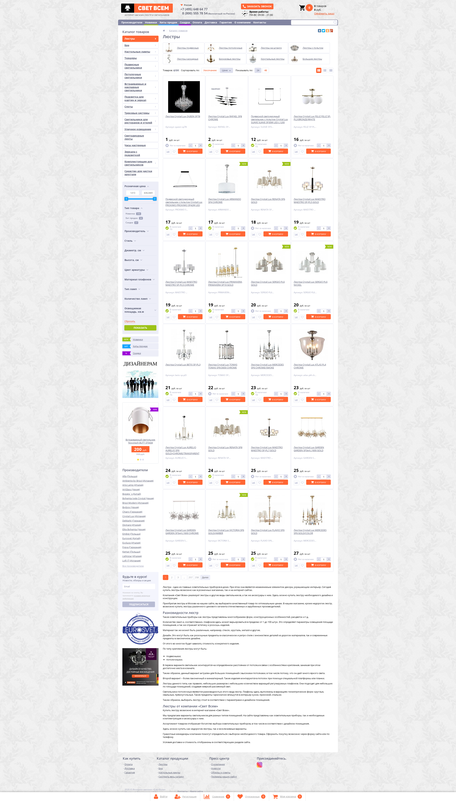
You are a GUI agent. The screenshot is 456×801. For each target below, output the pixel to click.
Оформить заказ (324, 13)
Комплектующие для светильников (138, 163)
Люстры (130, 38)
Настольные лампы (137, 51)
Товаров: (168, 70)
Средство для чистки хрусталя (138, 172)
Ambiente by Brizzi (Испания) (138, 480)
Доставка (211, 22)
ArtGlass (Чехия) (131, 489)
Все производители (133, 566)
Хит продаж (134, 218)
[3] (143, 460)
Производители (131, 22)
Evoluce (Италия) (131, 542)
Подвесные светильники (133, 66)
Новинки (151, 22)
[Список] (324, 70)
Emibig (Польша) (131, 533)
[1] (138, 460)
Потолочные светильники (133, 76)
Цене (225, 70)
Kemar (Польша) (131, 551)
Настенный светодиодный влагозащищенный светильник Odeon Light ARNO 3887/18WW (140, 444)
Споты (129, 106)
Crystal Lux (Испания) (134, 516)
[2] (140, 460)
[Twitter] (323, 30)
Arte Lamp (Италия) (132, 485)
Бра (127, 45)
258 (197, 577)
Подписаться (138, 604)
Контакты (259, 22)
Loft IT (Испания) (131, 560)
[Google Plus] (331, 30)
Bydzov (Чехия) (130, 507)
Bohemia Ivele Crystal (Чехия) (138, 498)
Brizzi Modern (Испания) (135, 502)
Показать (140, 327)
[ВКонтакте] (319, 30)
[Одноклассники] (327, 30)
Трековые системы (137, 113)
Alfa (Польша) (129, 476)
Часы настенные (135, 145)
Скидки (185, 22)
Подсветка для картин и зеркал (135, 98)
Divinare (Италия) (131, 525)
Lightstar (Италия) (132, 556)
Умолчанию (210, 70)
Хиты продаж (168, 22)
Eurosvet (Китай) (131, 538)
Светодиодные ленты (134, 137)
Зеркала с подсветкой (132, 153)
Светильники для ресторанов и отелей (138, 121)
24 (258, 70)
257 (190, 577)
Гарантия (226, 22)
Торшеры (131, 58)
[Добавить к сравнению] (168, 151)
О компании (242, 22)
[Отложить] (174, 151)
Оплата (197, 22)
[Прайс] (330, 70)
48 (265, 70)
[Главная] (164, 30)
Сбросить (130, 321)
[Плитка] (318, 70)
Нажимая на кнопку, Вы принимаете (136, 595)
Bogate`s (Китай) (131, 493)
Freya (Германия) (131, 547)
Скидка (131, 222)
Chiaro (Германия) (132, 511)
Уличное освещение (138, 129)
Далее (205, 577)
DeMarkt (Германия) (133, 520)
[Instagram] (259, 764)
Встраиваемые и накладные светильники (135, 87)
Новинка (133, 213)
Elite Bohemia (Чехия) (134, 529)
